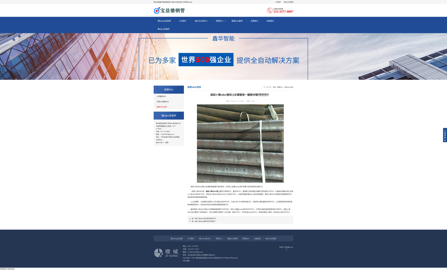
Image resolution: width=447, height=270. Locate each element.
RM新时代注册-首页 (7, 269)
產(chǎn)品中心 (201, 20)
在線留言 (270, 20)
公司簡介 (278, 2)
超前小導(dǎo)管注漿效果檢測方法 (205, 218)
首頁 (274, 87)
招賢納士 (254, 20)
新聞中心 (219, 20)
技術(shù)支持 (162, 107)
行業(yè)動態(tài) (163, 101)
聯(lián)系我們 (288, 2)
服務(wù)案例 (237, 20)
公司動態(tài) (161, 96)
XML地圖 (186, 261)
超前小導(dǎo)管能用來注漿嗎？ (205, 221)
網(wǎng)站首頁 (164, 20)
